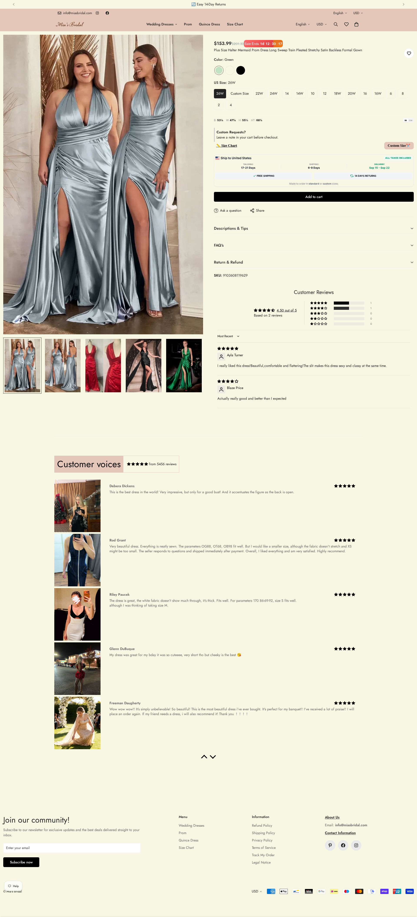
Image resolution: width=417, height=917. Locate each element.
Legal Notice (261, 862)
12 (324, 93)
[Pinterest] (330, 845)
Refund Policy (262, 825)
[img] (227, 348)
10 (312, 93)
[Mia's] (70, 24)
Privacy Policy (262, 840)
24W (273, 93)
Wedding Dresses (160, 24)
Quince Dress (209, 24)
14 (287, 93)
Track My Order (263, 855)
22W (259, 93)
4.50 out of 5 (287, 310)
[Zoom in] (194, 44)
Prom (188, 24)
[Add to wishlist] (409, 53)
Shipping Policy (263, 832)
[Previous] (13, 4)
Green (219, 70)
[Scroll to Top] (409, 893)
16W (377, 93)
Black (240, 70)
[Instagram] (97, 13)
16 (365, 93)
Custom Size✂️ (399, 145)
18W (337, 93)
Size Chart (235, 24)
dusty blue (229, 70)
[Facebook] (107, 13)
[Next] (403, 4)
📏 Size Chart (226, 145)
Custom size (240, 93)
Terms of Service (264, 847)
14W (299, 93)
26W (220, 93)
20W (352, 93)
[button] (356, 24)
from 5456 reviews (162, 464)
